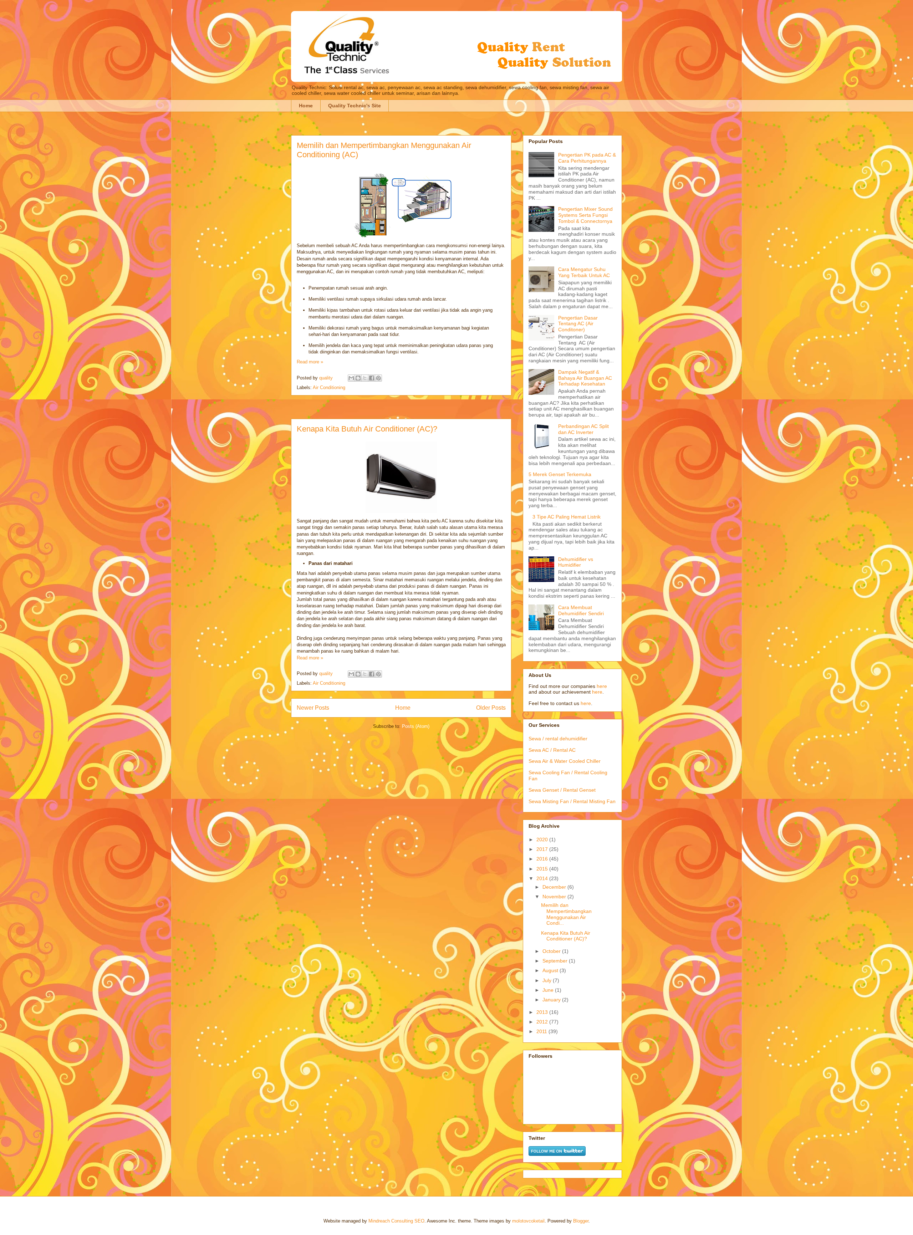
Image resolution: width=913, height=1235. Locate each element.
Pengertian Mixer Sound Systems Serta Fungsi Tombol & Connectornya (585, 215)
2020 (542, 839)
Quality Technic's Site (354, 105)
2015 (542, 869)
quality (326, 378)
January (552, 999)
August (551, 970)
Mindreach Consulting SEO (396, 1221)
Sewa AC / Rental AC (552, 750)
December (554, 887)
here (602, 686)
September (555, 961)
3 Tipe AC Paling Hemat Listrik (566, 517)
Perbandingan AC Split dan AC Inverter (583, 429)
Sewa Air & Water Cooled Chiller (565, 761)
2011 (542, 1031)
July (547, 980)
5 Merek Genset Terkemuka (560, 474)
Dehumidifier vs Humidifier (575, 562)
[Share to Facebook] (371, 378)
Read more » (310, 361)
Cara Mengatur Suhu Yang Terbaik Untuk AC (584, 272)
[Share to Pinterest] (378, 378)
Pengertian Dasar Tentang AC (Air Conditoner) (578, 324)
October (552, 951)
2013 (542, 1012)
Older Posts (491, 708)
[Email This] (351, 378)
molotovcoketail (528, 1221)
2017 (542, 849)
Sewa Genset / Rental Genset (562, 790)
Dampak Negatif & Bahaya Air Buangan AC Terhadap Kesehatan (585, 378)
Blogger (580, 1221)
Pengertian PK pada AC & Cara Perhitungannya (587, 158)
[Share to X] (364, 378)
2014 (542, 878)
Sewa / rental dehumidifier (558, 738)
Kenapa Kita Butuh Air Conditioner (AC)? (367, 428)
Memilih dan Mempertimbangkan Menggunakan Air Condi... (566, 914)
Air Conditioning (329, 387)
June (548, 990)
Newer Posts (313, 708)
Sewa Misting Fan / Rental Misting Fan (572, 801)
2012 (542, 1022)
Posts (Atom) (415, 726)
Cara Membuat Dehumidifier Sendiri (581, 610)
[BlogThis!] (358, 378)
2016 (542, 859)
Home (306, 105)
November (554, 896)
